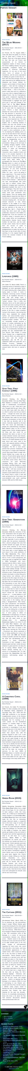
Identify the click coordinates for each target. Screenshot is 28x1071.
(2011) (11, 912)
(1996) (10, 389)
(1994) (13, 520)
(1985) (10, 276)
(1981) (12, 1044)
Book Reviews (8, 1016)
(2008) (12, 1026)
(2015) (11, 798)
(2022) (13, 1028)
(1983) (10, 1030)
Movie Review (6, 39)
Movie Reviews (8, 1018)
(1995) (12, 1045)
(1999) (11, 697)
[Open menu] (25, 3)
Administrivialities (14, 1068)
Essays (6, 1020)
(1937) (13, 1047)
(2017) (11, 43)
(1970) (10, 1038)
